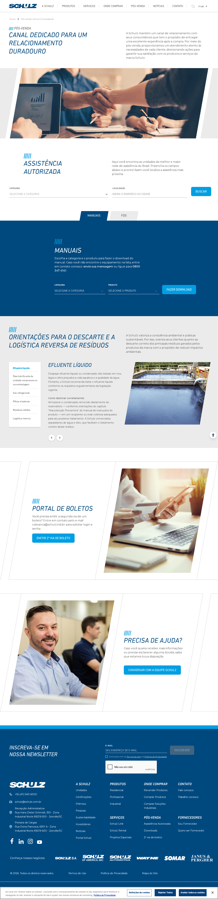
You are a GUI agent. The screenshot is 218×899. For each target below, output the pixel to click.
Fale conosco (186, 790)
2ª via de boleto (153, 837)
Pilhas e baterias (21, 401)
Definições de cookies (139, 893)
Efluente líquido (21, 368)
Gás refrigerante (21, 393)
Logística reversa (21, 418)
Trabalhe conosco (188, 797)
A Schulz (48, 6)
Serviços (89, 6)
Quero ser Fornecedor (191, 830)
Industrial (115, 803)
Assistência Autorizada (157, 823)
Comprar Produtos (155, 797)
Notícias (158, 6)
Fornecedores (190, 817)
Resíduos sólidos (21, 410)
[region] (109, 893)
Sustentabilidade (86, 817)
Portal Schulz (83, 837)
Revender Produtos (155, 790)
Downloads (150, 830)
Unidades (81, 790)
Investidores (83, 824)
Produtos (68, 6)
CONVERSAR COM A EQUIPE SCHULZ (152, 670)
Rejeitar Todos (165, 893)
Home (12, 19)
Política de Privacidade (155, 756)
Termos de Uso (134, 756)
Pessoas (81, 810)
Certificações (83, 797)
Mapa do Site (150, 873)
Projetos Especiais (120, 837)
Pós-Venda (152, 817)
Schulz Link (116, 823)
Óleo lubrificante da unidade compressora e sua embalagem (25, 380)
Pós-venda (138, 6)
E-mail (109, 746)
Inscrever (182, 750)
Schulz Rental (118, 830)
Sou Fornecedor (187, 823)
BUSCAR (201, 191)
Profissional (116, 797)
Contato (177, 6)
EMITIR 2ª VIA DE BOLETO (53, 538)
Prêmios (81, 803)
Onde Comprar (113, 6)
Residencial (116, 790)
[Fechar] (212, 892)
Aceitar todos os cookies (193, 893)
